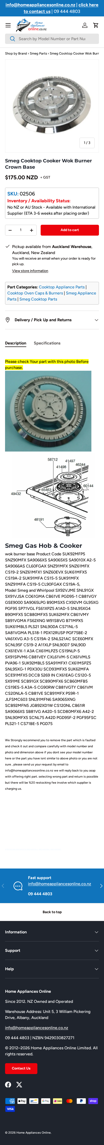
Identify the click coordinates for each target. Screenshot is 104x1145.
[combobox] (52, 39)
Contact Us (21, 1068)
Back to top (52, 912)
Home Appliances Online (33, 1132)
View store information (30, 271)
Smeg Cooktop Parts (38, 299)
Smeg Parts (38, 53)
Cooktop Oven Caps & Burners (35, 293)
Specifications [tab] (47, 343)
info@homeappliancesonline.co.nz (59, 883)
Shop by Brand (16, 53)
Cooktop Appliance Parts (62, 287)
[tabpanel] (52, 602)
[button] (95, 25)
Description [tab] (15, 343)
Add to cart (70, 230)
